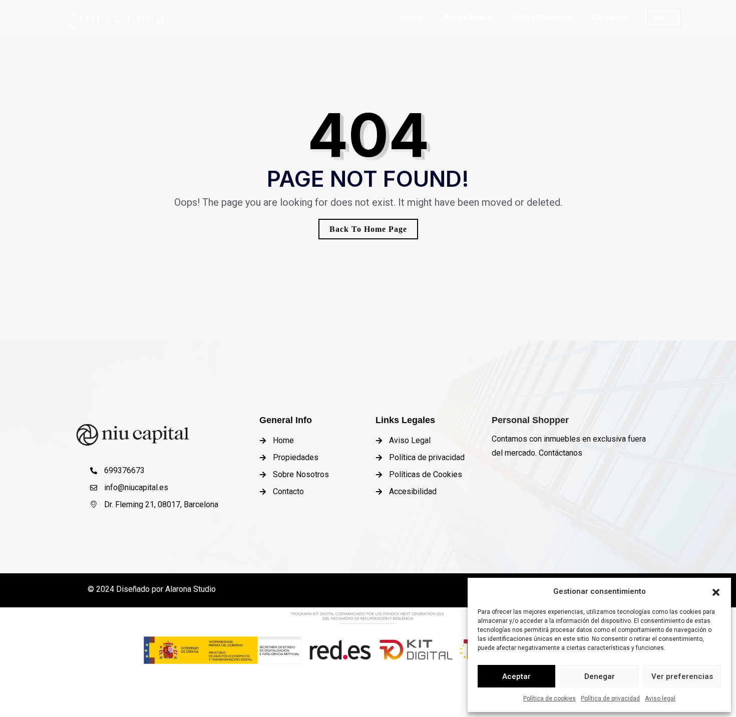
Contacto (609, 17)
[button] (716, 591)
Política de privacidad (610, 698)
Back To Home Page (368, 229)
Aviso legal (660, 698)
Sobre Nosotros (542, 17)
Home (412, 17)
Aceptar (516, 676)
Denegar (599, 676)
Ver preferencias (682, 676)
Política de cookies (549, 698)
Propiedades (467, 17)
